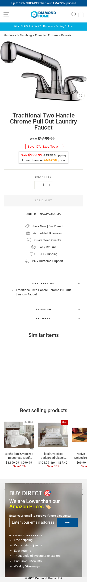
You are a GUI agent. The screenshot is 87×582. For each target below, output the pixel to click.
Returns (43, 318)
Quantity (43, 176)
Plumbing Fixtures (46, 35)
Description (43, 283)
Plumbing (25, 35)
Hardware (10, 35)
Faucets (66, 35)
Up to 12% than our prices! (43, 3)
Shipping (43, 309)
